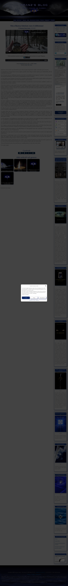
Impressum (37, 300)
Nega (34, 297)
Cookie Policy (31, 300)
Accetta (25, 297)
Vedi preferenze (42, 297)
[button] (45, 285)
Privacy (34, 300)
